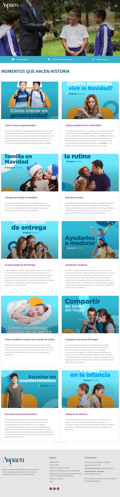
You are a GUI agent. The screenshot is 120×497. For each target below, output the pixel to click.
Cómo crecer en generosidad (20, 125)
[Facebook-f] (50, 488)
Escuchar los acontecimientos (21, 414)
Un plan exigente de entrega (20, 264)
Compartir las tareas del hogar (81, 339)
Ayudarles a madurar (76, 264)
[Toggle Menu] (115, 6)
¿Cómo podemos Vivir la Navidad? (83, 125)
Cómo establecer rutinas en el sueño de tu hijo (30, 339)
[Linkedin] (58, 488)
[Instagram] (54, 488)
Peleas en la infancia (76, 414)
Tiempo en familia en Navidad (21, 197)
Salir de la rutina (74, 197)
